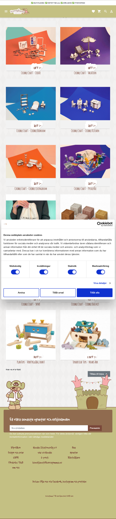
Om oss (15, 467)
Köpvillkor (16, 447)
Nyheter (74, 452)
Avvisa (21, 292)
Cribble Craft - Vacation (85, 72)
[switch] (43, 272)
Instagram (68, 481)
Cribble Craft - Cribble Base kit (85, 304)
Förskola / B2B (15, 462)
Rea (74, 447)
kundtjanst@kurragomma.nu (47, 462)
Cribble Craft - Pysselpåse (85, 188)
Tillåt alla (94, 292)
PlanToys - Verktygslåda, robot (31, 361)
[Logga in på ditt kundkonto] (108, 11)
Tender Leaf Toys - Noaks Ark (85, 361)
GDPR (16, 457)
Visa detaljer (100, 283)
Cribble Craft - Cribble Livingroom (31, 188)
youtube (82, 481)
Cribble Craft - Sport (30, 304)
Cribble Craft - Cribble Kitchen (85, 130)
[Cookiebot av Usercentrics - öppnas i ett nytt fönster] (99, 224)
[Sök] (102, 11)
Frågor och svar (16, 452)
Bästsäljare (74, 457)
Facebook (57, 481)
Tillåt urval (58, 292)
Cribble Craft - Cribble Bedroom (30, 130)
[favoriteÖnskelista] (90, 11)
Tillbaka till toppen (99, 374)
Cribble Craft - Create (31, 72)
